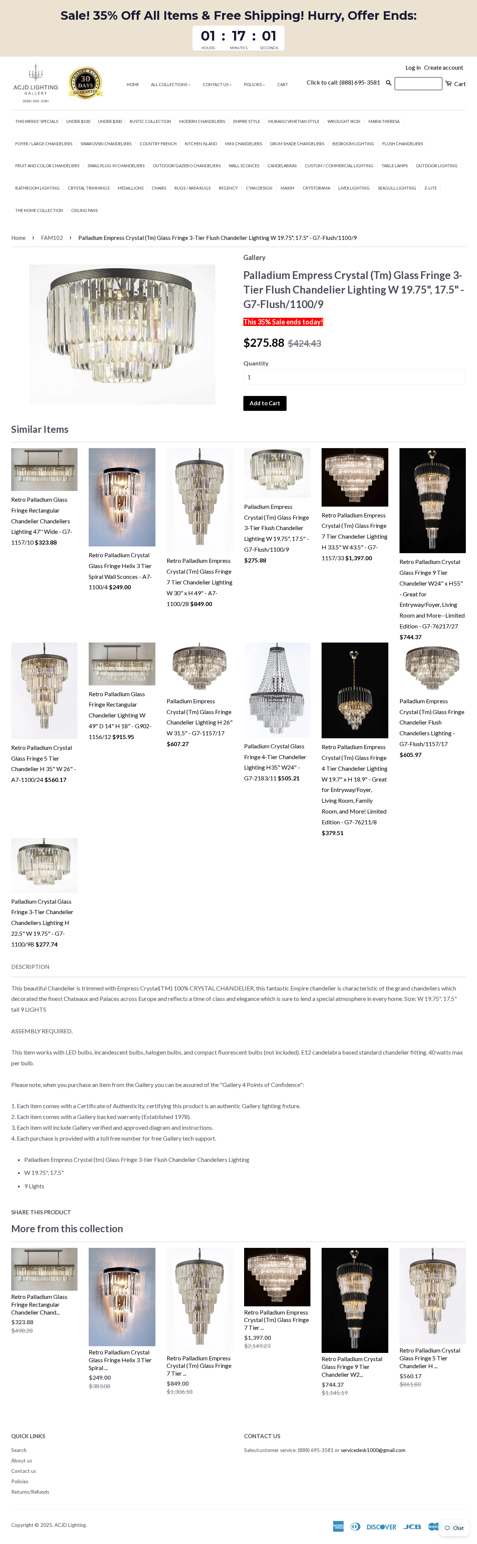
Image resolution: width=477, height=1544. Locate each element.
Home (133, 84)
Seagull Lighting (397, 188)
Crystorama (316, 188)
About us (21, 1461)
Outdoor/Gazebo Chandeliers (187, 165)
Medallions (130, 188)
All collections (169, 84)
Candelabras (282, 165)
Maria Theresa (384, 121)
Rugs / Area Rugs (192, 188)
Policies (253, 84)
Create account (443, 67)
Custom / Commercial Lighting (339, 165)
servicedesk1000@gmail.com (373, 1450)
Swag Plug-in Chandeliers (116, 165)
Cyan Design (259, 188)
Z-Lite (430, 188)
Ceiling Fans (84, 210)
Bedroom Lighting (353, 143)
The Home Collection (39, 210)
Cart (282, 84)
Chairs (159, 188)
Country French (158, 143)
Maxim (287, 188)
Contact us (216, 84)
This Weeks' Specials (36, 121)
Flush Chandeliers (402, 143)
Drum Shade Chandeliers (297, 143)
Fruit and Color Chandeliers (47, 165)
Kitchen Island (201, 143)
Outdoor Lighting (437, 165)
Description (30, 966)
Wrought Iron (344, 121)
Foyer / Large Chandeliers (43, 143)
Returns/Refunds (30, 1492)
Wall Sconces (244, 165)
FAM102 (52, 237)
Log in (413, 67)
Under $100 (78, 121)
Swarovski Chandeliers (106, 143)
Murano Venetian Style (293, 121)
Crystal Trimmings (89, 188)
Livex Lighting (354, 188)
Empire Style (246, 121)
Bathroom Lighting (37, 188)
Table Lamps (395, 165)
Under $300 (109, 121)
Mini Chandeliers (243, 143)
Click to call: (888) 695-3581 (343, 82)
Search (18, 1450)
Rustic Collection (150, 121)
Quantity (256, 363)
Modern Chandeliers (202, 121)
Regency (228, 188)
